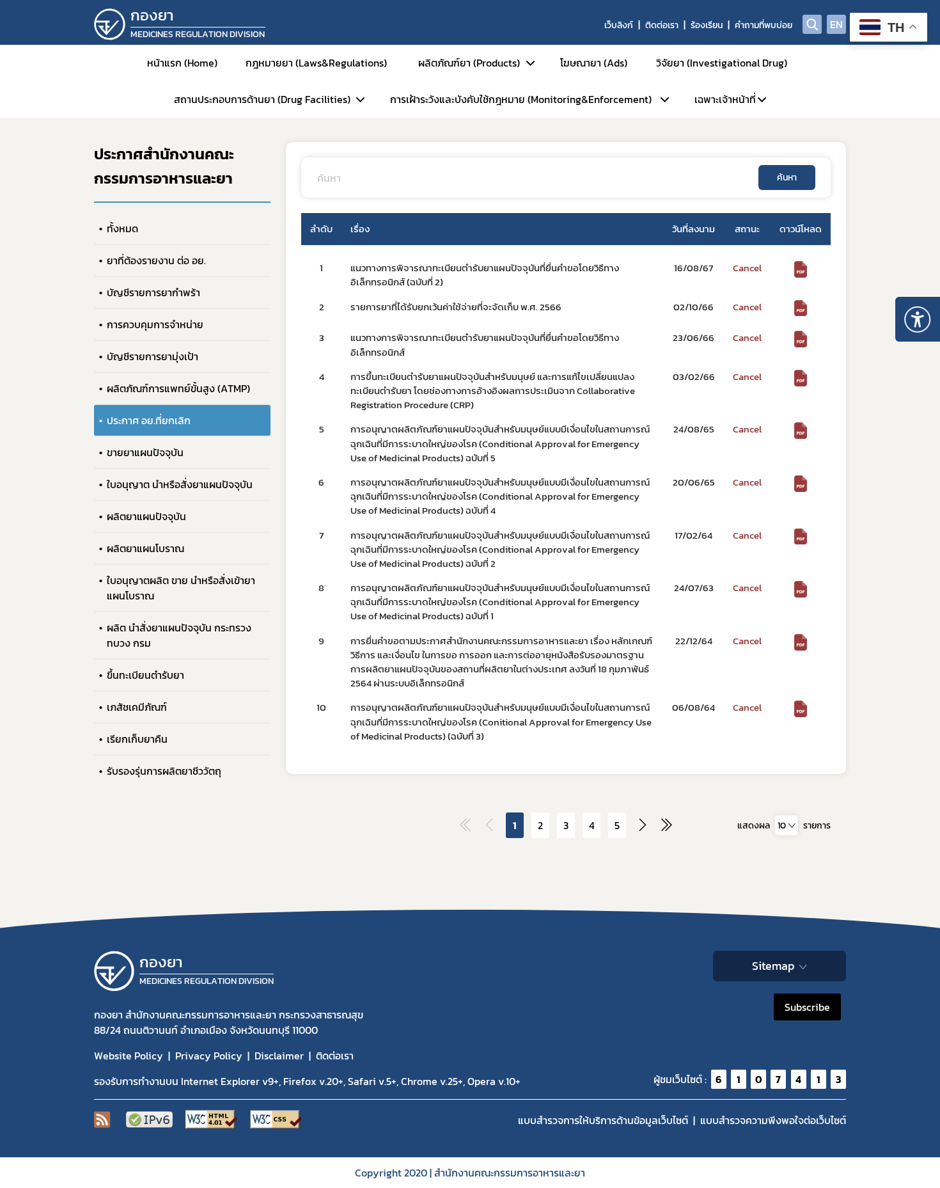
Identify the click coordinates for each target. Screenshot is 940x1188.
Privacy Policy (208, 1055)
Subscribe (807, 1007)
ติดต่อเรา (661, 25)
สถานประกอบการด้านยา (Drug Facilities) (262, 99)
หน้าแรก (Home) (182, 62)
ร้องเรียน (707, 25)
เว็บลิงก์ (618, 25)
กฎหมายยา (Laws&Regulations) (316, 62)
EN (836, 24)
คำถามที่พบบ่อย (763, 25)
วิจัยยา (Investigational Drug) (721, 62)
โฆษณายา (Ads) (593, 62)
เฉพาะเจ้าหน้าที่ (725, 99)
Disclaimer (279, 1055)
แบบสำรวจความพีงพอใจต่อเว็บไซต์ (773, 1120)
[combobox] (786, 825)
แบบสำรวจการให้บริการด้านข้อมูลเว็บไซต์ (603, 1120)
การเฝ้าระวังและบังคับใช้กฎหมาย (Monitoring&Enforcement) (521, 99)
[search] (812, 24)
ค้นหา (787, 177)
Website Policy (128, 1055)
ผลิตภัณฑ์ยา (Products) (469, 62)
